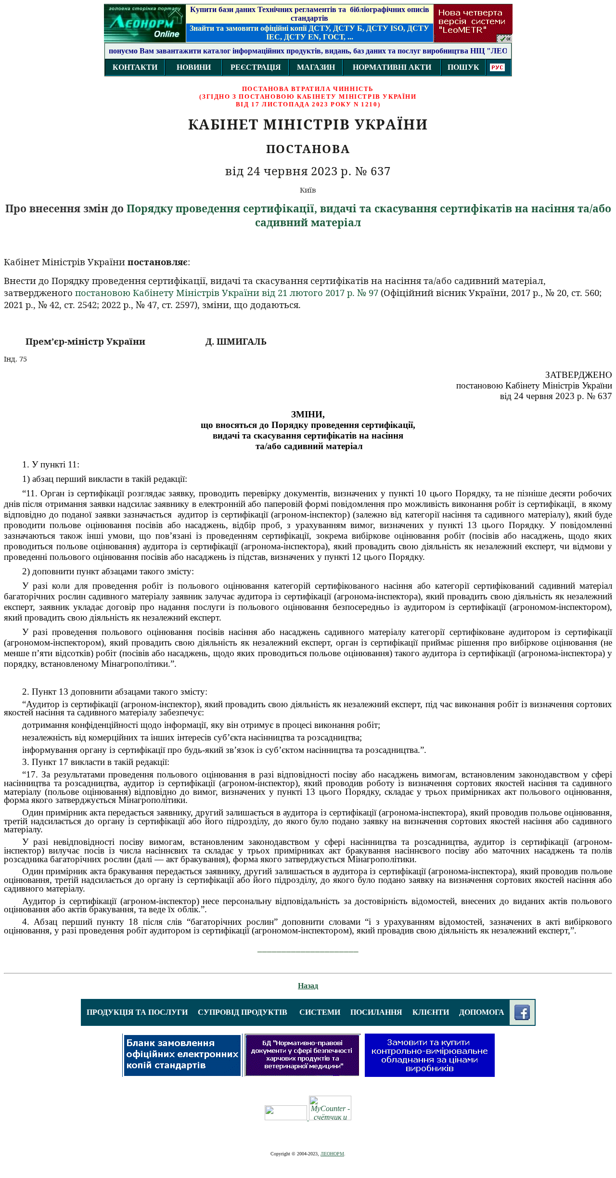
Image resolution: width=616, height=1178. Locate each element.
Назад (308, 986)
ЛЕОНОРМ (332, 1153)
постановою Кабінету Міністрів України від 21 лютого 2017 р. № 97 (226, 292)
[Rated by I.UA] (287, 1117)
